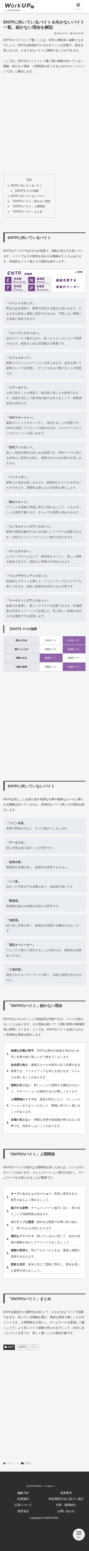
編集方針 (23, 1492)
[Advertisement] (44, 124)
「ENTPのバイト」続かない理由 (30, 201)
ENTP (22, 1347)
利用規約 (23, 1498)
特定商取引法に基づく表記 (66, 1498)
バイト (33, 1347)
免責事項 (66, 1492)
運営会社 (23, 1511)
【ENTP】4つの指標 (26, 190)
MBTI (11, 1347)
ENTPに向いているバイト (26, 185)
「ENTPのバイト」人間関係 (28, 206)
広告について (23, 1505)
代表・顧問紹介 (66, 1505)
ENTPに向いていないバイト (28, 196)
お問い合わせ (66, 1511)
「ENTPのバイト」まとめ (26, 211)
